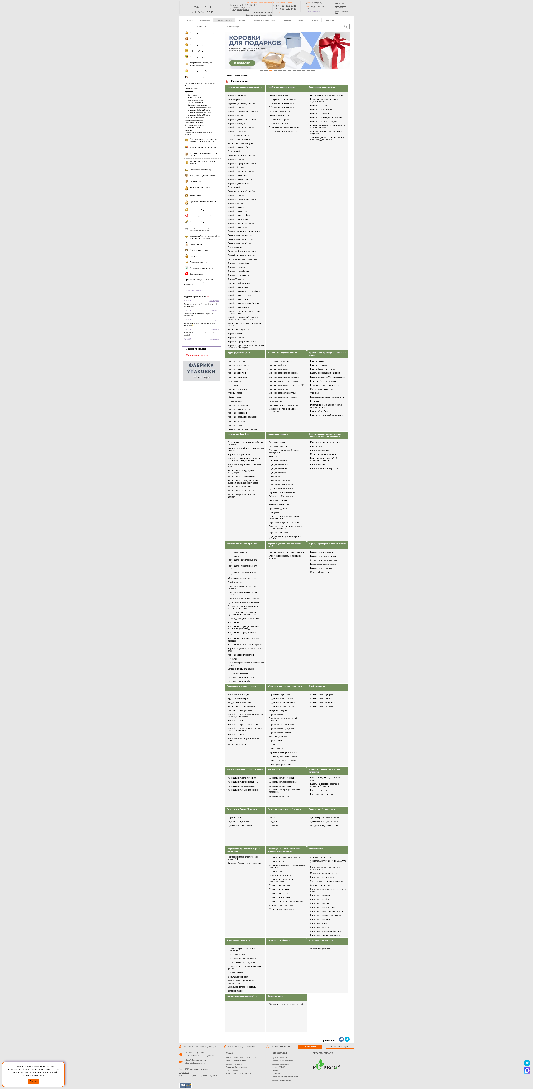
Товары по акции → (277, 996)
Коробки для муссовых (239, 211)
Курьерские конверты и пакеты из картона (285, 557)
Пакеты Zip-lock (317, 464)
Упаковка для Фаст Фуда (236, 1061)
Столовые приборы (191, 88)
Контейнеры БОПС (237, 734)
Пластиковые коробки (238, 135)
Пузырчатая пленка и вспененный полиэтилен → (324, 771)
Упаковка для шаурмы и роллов (243, 491)
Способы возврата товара (282, 1061)
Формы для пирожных (238, 275)
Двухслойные (192, 95)
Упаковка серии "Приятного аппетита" (241, 496)
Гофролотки (233, 385)
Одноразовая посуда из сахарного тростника (285, 537)
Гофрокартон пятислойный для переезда (242, 573)
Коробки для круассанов (239, 295)
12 (313, 70)
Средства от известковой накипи (325, 931)
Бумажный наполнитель (280, 361)
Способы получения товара (264, 20)
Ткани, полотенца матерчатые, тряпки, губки (242, 982)
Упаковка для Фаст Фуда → (239, 434)
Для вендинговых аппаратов (198, 105)
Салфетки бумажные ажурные (242, 251)
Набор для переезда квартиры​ (242, 677)
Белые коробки (235, 99)
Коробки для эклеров (238, 219)
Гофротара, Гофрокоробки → (240, 353)
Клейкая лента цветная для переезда (245, 645)
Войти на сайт (339, 7)
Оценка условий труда (281, 1080)
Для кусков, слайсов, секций (282, 99)
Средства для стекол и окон (323, 907)
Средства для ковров (320, 895)
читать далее (214, 301)
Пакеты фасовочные (319, 450)
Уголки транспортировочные (324, 560)
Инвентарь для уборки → (279, 940)
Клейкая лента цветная (280, 786)
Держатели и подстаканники (194, 122)
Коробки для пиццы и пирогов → (282, 87)
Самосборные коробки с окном (242, 429)
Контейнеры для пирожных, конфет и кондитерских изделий (246, 715)
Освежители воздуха (320, 885)
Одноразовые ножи (278, 472)
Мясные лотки (235, 397)
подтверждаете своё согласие (45, 1069)
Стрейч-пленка (235, 582)
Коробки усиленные (237, 377)
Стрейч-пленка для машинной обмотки (283, 719)
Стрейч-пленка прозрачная (281, 728)
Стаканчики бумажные (194, 93)
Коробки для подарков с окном (283, 373)
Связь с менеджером (314, 11)
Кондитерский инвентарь (240, 283)
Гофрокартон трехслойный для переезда (242, 567)
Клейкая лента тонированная (282, 782)
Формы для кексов (236, 267)
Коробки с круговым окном (241, 127)
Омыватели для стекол (320, 949)
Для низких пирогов (278, 123)
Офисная (314, 393)
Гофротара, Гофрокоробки (236, 1067)
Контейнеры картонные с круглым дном (244, 465)
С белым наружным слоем (281, 103)
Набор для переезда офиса (240, 681)
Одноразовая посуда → (278, 434)
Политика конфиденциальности (285, 1077)
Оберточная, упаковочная (322, 389)
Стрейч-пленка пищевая (321, 706)
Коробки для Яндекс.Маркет (323, 121)
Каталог (201, 26)
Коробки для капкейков (239, 147)
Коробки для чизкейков (239, 215)
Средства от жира (318, 923)
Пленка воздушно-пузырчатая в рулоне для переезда (243, 607)
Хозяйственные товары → (238, 940)
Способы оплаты (323, 1053)
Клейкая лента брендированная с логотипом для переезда (243, 627)
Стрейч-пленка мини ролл (281, 724)
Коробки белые (235, 333)
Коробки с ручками (237, 131)
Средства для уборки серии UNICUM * (328, 862)
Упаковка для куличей (238, 329)
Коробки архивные (237, 361)
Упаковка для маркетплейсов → (323, 87)
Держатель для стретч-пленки (283, 752)
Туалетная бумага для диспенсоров (244, 863)
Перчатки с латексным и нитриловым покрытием (287, 866)
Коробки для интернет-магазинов (326, 117)
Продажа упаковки (279, 1058)
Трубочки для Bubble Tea (280, 504)
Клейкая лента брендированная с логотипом (284, 791)
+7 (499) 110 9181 (286, 5)
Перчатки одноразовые (280, 885)
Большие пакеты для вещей (241, 669)
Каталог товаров (225, 20)
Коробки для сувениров (239, 409)
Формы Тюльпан (236, 279)
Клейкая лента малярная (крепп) (243, 790)
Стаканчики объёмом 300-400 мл (199, 112)
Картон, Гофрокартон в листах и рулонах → (327, 545)
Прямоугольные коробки (239, 139)
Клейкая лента (235, 622)
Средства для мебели (320, 899)
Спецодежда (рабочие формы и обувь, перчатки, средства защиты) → (284, 850)
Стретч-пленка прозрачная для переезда (242, 593)
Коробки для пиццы (278, 95)
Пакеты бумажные (319, 361)
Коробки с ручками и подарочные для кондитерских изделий (246, 346)
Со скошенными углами (280, 111)
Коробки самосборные (238, 365)
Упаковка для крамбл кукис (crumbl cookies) (244, 324)
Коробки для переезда (238, 369)
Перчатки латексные (278, 893)
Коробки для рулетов (238, 227)
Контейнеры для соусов (239, 720)
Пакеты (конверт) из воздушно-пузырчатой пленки (325, 785)
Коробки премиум (236, 123)
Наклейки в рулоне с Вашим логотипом (282, 410)
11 (308, 70)
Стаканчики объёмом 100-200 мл (199, 107)
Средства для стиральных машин (325, 915)
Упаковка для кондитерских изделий (286, 1004)
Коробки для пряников (238, 307)
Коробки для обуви (237, 373)
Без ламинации (235, 247)
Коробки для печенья (238, 299)
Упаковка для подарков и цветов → (284, 353)
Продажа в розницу (262, 12)
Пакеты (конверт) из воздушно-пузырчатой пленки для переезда (243, 613)
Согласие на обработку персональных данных (198, 1075)
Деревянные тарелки (279, 532)
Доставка (287, 20)
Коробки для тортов (237, 95)
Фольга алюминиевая (238, 977)
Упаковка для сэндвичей (239, 487)
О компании (205, 20)
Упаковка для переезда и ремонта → (243, 544)
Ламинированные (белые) (240, 243)
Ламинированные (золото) (240, 235)
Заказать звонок (285, 13)
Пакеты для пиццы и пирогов (283, 131)
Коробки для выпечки (238, 287)
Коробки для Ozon (318, 105)
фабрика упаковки (203, 9)
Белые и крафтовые (194, 97)
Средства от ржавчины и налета (325, 935)
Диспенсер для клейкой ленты (283, 756)
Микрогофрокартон (319, 572)
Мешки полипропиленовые (323, 454)
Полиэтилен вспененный (322, 794)
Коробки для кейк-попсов (240, 179)
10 (303, 70)
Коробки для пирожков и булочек (243, 303)
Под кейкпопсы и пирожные (241, 255)
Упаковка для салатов (238, 745)
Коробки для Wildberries (321, 109)
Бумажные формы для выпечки (242, 259)
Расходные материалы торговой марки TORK (243, 858)
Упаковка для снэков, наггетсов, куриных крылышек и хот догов (243, 482)
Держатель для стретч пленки (324, 821)
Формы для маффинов (238, 271)
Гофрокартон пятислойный (323, 556)
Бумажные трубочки (278, 508)
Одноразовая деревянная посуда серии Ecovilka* (198, 133)
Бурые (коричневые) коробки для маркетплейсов (325, 100)
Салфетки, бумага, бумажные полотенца (241, 949)
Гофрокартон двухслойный (323, 564)
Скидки (242, 20)
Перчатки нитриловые (279, 897)
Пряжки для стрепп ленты (240, 825)
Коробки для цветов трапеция (283, 397)
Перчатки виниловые (279, 889)
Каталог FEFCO (278, 1067)
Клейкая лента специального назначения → (245, 771)
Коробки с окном (236, 107)
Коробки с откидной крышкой (242, 417)
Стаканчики (189, 91)
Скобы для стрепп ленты (280, 764)
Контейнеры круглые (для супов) (243, 724)
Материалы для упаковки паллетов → (285, 686)
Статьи (315, 20)
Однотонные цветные (195, 100)
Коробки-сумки (235, 425)
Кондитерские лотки (237, 389)
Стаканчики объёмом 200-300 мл (199, 110)
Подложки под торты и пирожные (244, 231)
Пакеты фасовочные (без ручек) (325, 369)
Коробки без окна (236, 115)
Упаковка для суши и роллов (241, 706)
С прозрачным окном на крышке (284, 127)
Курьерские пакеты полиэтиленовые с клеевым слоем (327, 126)
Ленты (272, 817)
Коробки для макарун (238, 175)
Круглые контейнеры (238, 698)
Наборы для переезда (238, 673)
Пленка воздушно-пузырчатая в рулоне (325, 779)
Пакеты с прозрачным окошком (325, 373)
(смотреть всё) (200, 290)
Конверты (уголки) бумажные (324, 381)
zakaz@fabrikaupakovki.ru (241, 8)
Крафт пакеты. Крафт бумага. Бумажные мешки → (327, 354)
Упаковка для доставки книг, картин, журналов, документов (327, 138)
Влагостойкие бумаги (320, 411)
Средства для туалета (320, 919)
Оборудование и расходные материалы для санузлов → (244, 850)
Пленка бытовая (235, 973)
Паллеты (273, 744)
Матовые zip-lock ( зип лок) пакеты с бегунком (327, 132)
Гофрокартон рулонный (321, 568)
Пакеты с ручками (318, 365)
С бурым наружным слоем (281, 107)
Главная (189, 20)
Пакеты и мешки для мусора (241, 963)
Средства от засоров (319, 927)
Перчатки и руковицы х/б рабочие (285, 857)
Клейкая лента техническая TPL (243, 782)
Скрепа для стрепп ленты (240, 821)
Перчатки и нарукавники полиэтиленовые (281, 880)
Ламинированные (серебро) (241, 239)
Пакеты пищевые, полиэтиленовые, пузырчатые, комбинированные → (325, 435)
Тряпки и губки (235, 991)
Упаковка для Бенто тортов (240, 143)
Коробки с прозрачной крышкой (243, 111)
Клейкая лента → (275, 770)
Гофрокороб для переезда (240, 552)
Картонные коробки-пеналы (241, 454)
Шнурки (273, 821)
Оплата (301, 20)
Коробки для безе (236, 207)
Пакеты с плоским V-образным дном (327, 377)
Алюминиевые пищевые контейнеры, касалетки (246, 443)
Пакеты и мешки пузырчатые (324, 468)
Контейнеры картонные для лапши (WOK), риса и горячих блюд (244, 459)
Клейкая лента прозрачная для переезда (242, 633)
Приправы (188, 130)
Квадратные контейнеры (239, 702)
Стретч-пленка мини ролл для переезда (242, 587)
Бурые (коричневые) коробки (241, 103)
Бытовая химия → (317, 849)
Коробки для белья (277, 365)
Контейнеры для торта (238, 694)
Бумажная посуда (191, 81)
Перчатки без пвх (277, 861)
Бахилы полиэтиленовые (281, 875)
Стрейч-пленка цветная (280, 732)
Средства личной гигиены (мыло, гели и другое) (326, 868)
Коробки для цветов (278, 389)
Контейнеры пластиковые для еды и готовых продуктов (245, 729)
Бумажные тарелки (278, 446)
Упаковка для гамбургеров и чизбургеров (241, 471)
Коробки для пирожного (239, 183)
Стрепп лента (275, 740)
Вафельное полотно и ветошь (242, 987)
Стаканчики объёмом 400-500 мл (199, 115)
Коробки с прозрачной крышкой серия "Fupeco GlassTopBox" (243, 318)
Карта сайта (184, 1073)
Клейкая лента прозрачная (281, 778)
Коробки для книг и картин (241, 655)
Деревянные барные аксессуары (284, 522)
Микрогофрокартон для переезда (243, 578)
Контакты (330, 20)
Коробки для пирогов (279, 115)
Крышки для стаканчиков (194, 120)
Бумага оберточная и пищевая (324, 385)
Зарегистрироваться (340, 6)
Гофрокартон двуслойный (281, 698)
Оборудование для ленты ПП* (283, 760)
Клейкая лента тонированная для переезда (243, 640)
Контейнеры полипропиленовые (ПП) (243, 739)
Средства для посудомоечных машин (327, 911)
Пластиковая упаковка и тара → (241, 686)
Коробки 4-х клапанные (239, 405)
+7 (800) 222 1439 (286, 8)
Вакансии (276, 1073)
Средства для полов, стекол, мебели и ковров (328, 890)
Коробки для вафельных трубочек (244, 291)
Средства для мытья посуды (323, 877)
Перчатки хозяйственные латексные (286, 901)
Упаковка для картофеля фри (241, 477)
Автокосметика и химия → (321, 940)
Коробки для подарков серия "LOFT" (286, 385)
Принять (33, 1081)
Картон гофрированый (280, 694)
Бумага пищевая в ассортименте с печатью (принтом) (326, 406)
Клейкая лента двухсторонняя (242, 778)
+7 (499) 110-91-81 (280, 1046)
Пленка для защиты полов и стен (243, 618)
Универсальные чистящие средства (326, 881)
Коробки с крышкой (237, 413)
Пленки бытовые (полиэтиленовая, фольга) (244, 967)
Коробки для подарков (279, 369)
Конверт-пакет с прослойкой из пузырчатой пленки (325, 459)
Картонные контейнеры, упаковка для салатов (246, 449)
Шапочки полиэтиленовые (281, 909)
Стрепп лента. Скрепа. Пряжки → (242, 809)
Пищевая (314, 401)
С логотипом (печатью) (196, 102)
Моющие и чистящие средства (324, 873)
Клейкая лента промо (279, 796)
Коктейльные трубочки (193, 127)
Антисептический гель (321, 857)
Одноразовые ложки (278, 468)
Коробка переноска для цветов (283, 405)
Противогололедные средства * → (242, 996)
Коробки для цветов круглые (282, 393)
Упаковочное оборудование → (322, 809)
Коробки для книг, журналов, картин (286, 552)
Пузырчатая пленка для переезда (243, 602)
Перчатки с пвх (276, 871)
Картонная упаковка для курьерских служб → (284, 545)
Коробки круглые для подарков (283, 381)
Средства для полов (319, 903)
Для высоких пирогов (279, 119)
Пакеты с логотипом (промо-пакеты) (327, 415)
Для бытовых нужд (237, 955)
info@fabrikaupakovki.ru (241, 10)
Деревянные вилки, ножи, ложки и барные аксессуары (285, 527)
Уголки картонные (278, 736)
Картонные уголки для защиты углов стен (245, 650)
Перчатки (232, 659)
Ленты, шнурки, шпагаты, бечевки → (285, 809)
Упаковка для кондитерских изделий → (244, 87)
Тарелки (188, 86)
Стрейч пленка (232, 1070)
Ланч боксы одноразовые (240, 710)
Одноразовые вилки (278, 464)
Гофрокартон (234, 556)
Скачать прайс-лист (196, 349)
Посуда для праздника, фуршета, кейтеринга (200, 83)
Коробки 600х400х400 (320, 113)
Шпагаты (273, 825)
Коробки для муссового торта (242, 119)
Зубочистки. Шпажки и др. (194, 125)
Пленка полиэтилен (319, 790)
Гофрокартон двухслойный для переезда (242, 561)
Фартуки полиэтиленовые (281, 905)
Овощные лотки (235, 401)
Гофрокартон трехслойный (323, 552)
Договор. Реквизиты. (281, 1064)
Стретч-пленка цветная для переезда (245, 598)
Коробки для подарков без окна (284, 377)
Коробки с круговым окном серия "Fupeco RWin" (244, 312)
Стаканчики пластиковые (195, 117)
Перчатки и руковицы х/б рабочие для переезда (246, 664)
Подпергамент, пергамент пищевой (327, 397)
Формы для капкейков (238, 263)
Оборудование (276, 748)
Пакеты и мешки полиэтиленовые (326, 442)
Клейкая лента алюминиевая (241, 786)
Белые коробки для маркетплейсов (326, 95)
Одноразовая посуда (234, 1064)
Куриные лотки (235, 393)
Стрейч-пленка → (317, 686)
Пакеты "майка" (317, 446)
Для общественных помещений (243, 959)
